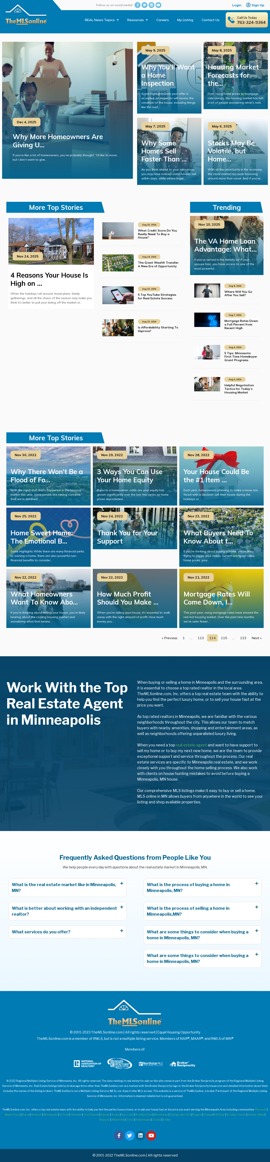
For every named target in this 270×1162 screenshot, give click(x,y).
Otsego (207, 1114)
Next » (257, 638)
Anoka (115, 1114)
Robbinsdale (143, 1119)
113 (201, 638)
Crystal (157, 1119)
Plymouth (260, 1109)
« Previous (169, 638)
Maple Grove (12, 1114)
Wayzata (104, 1119)
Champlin (75, 1114)
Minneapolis (51, 1114)
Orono (130, 1119)
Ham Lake (127, 1114)
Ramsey (105, 1114)
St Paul (64, 1114)
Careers (162, 20)
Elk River (219, 1114)
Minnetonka (161, 1114)
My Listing (185, 20)
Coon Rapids (90, 1114)
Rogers (197, 1114)
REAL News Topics (100, 20)
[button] (67, 887)
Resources (135, 20)
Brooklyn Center (236, 1114)
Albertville (118, 1119)
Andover (36, 1114)
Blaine (25, 1114)
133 (243, 638)
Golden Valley (256, 1114)
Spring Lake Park (180, 1114)
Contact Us (210, 20)
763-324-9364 (251, 22)
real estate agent (191, 745)
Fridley (167, 1119)
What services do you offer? (41, 931)
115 (224, 638)
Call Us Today (247, 17)
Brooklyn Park (143, 1114)
